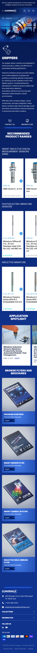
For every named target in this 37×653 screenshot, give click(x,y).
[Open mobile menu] (3, 10)
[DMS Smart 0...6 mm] (12, 172)
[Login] (29, 11)
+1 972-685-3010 (11, 603)
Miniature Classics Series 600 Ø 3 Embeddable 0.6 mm (12, 299)
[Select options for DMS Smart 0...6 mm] (21, 181)
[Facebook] (3, 627)
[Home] (3, 18)
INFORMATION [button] (7, 618)
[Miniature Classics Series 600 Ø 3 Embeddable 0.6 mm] (12, 281)
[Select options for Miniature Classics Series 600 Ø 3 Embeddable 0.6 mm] (21, 289)
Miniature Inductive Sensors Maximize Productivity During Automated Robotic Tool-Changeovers (15, 351)
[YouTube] (6, 627)
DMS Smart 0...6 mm (12, 189)
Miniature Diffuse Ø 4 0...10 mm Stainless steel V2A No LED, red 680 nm (12, 245)
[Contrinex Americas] (10, 10)
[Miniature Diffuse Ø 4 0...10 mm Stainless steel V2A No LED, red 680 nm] (12, 225)
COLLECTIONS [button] (7, 612)
